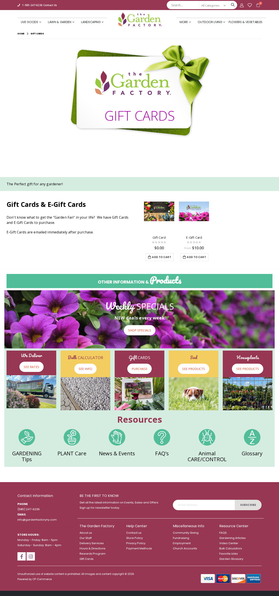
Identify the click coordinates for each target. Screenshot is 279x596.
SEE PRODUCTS (193, 369)
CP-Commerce (42, 579)
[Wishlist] (249, 5)
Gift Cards (87, 559)
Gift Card (159, 237)
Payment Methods (139, 548)
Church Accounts (185, 548)
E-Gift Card (194, 237)
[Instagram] (31, 556)
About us (86, 533)
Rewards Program (92, 554)
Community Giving (186, 533)
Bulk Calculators (230, 548)
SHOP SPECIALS (139, 330)
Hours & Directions (92, 548)
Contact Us (50, 5)
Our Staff (86, 538)
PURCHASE (139, 369)
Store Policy (134, 538)
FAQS (223, 533)
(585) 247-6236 (28, 509)
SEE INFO (85, 369)
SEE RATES (31, 367)
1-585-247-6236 (32, 5)
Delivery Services (92, 543)
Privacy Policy (135, 543)
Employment (182, 543)
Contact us (133, 533)
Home (20, 33)
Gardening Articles (232, 538)
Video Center (228, 543)
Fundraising (181, 538)
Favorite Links (228, 554)
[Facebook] (21, 556)
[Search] (232, 4)
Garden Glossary (231, 559)
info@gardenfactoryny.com (37, 520)
